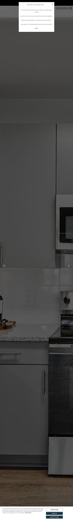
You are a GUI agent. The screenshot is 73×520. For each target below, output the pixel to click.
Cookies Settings (54, 509)
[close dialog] (52, 4)
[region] (36, 513)
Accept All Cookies (54, 517)
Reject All (54, 513)
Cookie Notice (28, 512)
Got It (36, 28)
